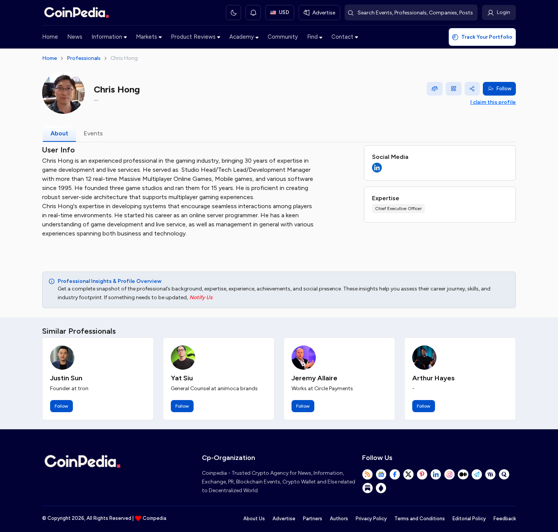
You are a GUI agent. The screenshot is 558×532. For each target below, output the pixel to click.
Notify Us (201, 297)
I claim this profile (493, 102)
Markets (146, 36)
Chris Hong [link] (124, 58)
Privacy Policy (371, 518)
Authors (339, 518)
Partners (312, 518)
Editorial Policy (469, 518)
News (74, 36)
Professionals (84, 58)
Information (106, 36)
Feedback (504, 518)
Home (50, 36)
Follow (504, 88)
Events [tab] (93, 133)
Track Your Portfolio (486, 37)
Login (503, 12)
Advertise (284, 518)
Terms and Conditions (419, 518)
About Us (254, 518)
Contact (342, 36)
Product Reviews (193, 36)
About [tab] (59, 133)
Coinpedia (154, 518)
